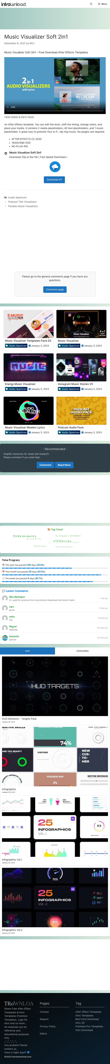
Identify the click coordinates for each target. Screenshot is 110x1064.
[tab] (27, 650)
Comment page (55, 289)
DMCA (43, 1033)
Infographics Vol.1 (12, 859)
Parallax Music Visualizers (23, 206)
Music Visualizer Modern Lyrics (25, 427)
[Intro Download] (13, 4)
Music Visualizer (68, 340)
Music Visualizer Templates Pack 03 (28, 340)
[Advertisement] (55, 17)
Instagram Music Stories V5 (75, 384)
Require (44, 1019)
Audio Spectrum (17, 197)
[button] (91, 4)
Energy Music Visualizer (20, 384)
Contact (44, 1011)
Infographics (9, 789)
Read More (64, 465)
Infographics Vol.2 (12, 930)
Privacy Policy (48, 1026)
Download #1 (54, 179)
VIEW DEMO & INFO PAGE (19, 117)
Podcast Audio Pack (71, 427)
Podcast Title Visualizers (22, 201)
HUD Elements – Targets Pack (19, 718)
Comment (45, 465)
